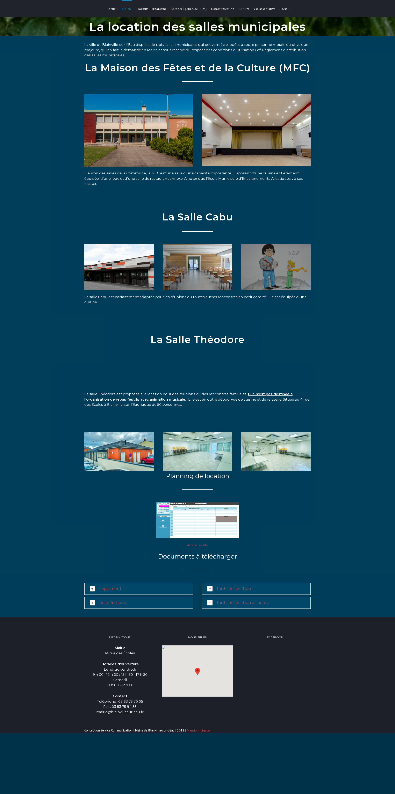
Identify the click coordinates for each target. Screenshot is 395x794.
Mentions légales (199, 730)
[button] (197, 671)
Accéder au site (197, 545)
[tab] (139, 589)
